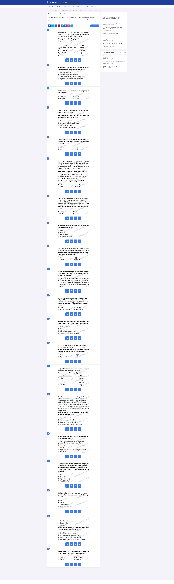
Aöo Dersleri (94, 6)
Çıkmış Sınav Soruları (77, 10)
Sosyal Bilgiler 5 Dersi (66, 10)
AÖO (49, 582)
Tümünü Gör (122, 14)
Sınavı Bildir (95, 25)
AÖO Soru (49, 10)
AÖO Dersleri (56, 10)
